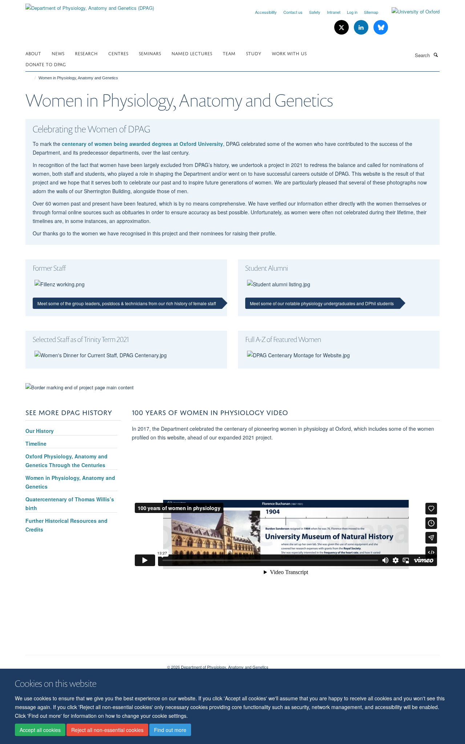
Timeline (35, 443)
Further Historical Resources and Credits (66, 525)
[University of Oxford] (410, 11)
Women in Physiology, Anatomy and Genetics (70, 482)
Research (86, 52)
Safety (314, 12)
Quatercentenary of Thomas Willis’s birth (69, 504)
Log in (352, 12)
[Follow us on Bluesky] (380, 27)
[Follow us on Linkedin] (362, 27)
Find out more (170, 729)
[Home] (32, 78)
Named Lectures (191, 52)
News (58, 52)
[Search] (436, 55)
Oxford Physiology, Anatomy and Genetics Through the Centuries (66, 461)
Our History (39, 430)
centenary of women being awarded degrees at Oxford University (142, 143)
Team (229, 52)
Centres (118, 52)
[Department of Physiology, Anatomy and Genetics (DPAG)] (89, 5)
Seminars (150, 52)
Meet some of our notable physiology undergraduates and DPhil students (322, 303)
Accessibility (266, 12)
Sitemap (371, 12)
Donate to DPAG (45, 63)
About (33, 52)
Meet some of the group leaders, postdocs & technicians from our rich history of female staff (126, 303)
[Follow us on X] (342, 27)
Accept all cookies (40, 729)
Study (253, 52)
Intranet (333, 12)
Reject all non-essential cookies (107, 729)
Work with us (289, 52)
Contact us (293, 12)
